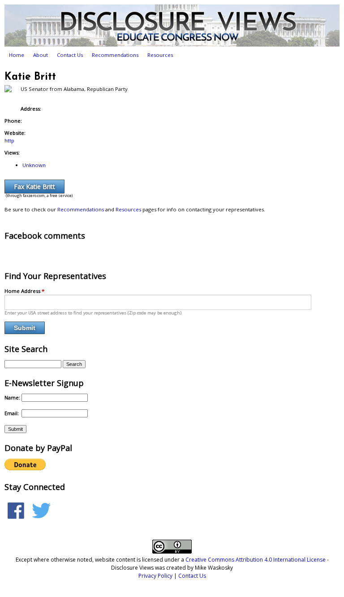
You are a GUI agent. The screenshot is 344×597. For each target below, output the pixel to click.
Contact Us (70, 55)
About (40, 55)
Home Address (24, 291)
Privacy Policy (155, 576)
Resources (160, 55)
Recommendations (115, 55)
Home (16, 55)
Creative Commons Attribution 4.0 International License (255, 559)
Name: (13, 397)
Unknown (34, 165)
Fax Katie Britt (34, 186)
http (9, 140)
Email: (12, 413)
